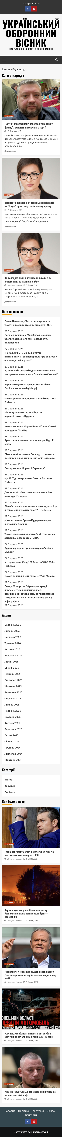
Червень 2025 (12, 710)
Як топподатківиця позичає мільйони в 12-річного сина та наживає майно (28, 279)
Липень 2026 (12, 630)
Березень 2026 (13, 655)
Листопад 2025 (13, 680)
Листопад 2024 (13, 753)
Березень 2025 (13, 729)
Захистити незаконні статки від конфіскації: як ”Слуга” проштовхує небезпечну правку (29, 204)
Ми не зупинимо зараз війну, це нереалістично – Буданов (23, 414)
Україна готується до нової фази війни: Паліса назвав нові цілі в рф (27, 386)
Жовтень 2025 (13, 686)
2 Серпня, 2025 (15, 131)
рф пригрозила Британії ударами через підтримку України (27, 522)
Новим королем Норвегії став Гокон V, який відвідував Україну (30, 428)
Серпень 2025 (12, 698)
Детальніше (10, 151)
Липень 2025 (12, 704)
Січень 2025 (11, 741)
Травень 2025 (12, 716)
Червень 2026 (12, 637)
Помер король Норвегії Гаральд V (24, 468)
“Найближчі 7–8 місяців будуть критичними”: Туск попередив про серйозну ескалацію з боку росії (30, 356)
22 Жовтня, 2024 (31, 285)
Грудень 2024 (12, 747)
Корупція (9, 116)
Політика (9, 792)
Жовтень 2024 (13, 759)
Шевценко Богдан (14, 285)
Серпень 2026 (12, 624)
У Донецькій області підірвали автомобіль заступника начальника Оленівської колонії (30, 372)
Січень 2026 (11, 667)
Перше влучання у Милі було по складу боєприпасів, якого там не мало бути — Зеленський (27, 339)
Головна (6, 69)
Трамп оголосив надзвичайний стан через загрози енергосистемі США (29, 536)
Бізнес (8, 779)
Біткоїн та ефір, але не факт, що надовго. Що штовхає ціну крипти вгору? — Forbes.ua (30, 508)
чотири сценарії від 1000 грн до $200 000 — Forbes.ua (29, 564)
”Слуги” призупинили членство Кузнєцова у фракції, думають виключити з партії (28, 125)
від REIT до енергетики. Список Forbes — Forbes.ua (28, 480)
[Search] (57, 59)
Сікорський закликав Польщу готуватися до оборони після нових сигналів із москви (29, 456)
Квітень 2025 (12, 723)
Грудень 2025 (12, 673)
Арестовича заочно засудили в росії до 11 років (29, 442)
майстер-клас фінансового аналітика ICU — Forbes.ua (30, 400)
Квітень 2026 (12, 649)
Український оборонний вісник (31, 33)
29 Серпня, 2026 (32, 858)
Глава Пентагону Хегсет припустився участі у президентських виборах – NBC (28, 323)
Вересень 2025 (13, 692)
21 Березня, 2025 (16, 210)
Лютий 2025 (11, 735)
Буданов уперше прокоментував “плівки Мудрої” (28, 550)
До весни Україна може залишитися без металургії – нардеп (28, 494)
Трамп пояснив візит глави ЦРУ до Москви (29, 575)
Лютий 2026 (11, 661)
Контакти (31, 1114)
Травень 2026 (12, 643)
